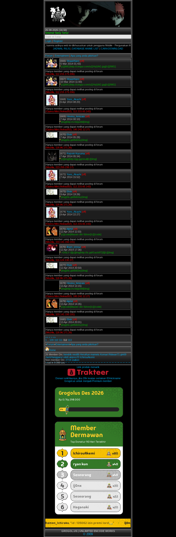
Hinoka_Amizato (76, 116)
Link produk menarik (88, 367)
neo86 (75, 354)
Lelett (66, 357)
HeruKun (85, 354)
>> (54, 337)
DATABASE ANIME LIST (85, 48)
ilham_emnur (74, 247)
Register (58, 41)
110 (56, 340)
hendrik (67, 354)
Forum (49, 55)
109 (52, 340)
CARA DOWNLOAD (112, 48)
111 (61, 340)
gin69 (123, 354)
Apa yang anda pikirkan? (84, 55)
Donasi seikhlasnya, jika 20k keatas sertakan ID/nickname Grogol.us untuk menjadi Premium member (88, 379)
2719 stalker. (73, 360)
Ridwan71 (114, 354)
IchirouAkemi (87, 357)
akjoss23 (74, 357)
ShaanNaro (73, 61)
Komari (104, 354)
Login (48, 41)
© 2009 (88, 534)
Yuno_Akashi (74, 99)
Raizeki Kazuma (76, 153)
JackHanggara (53, 357)
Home (52, 350)
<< (46, 337)
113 (70, 340)
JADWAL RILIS (61, 48)
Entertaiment (62, 55)
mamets (95, 354)
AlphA (69, 228)
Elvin (69, 134)
